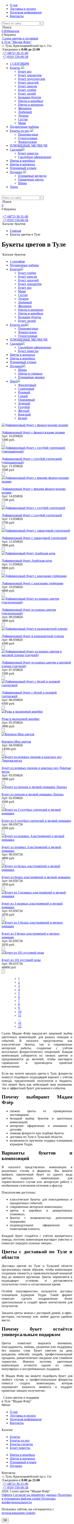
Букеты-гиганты (21, 1444)
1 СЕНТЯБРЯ (19, 63)
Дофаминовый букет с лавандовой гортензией (34, 538)
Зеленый (24, 403)
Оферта (7, 1495)
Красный (24, 414)
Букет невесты (28, 153)
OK (5, 1520)
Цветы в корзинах (30, 104)
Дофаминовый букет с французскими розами (33, 432)
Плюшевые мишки (31, 377)
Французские (27, 142)
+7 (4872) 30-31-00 (15, 53)
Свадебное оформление (34, 157)
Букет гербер (27, 90)
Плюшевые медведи (32, 175)
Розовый (24, 392)
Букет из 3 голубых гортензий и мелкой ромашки (36, 820)
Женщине (25, 108)
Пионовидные (28, 134)
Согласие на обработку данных (35, 1495)
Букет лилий (27, 93)
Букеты (15, 68)
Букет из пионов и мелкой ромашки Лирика (33, 794)
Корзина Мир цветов (16, 741)
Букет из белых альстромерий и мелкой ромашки (36, 877)
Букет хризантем (30, 75)
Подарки (16, 172)
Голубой (24, 407)
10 (19, 1011)
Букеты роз (17, 325)
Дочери (23, 115)
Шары (22, 183)
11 (19, 1015)
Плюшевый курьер (23, 168)
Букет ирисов (27, 86)
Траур (14, 187)
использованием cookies (18, 1513)
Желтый (23, 410)
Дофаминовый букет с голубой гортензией (32, 515)
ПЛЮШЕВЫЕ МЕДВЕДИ (28, 145)
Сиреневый (26, 388)
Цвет (13, 381)
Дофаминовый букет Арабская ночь (27, 560)
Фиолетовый (27, 385)
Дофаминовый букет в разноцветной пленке (33, 636)
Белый (22, 418)
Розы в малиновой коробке (20, 719)
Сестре (23, 119)
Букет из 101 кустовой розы (21, 960)
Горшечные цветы (31, 179)
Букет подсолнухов (31, 79)
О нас (14, 5)
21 (19, 1022)
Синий (23, 396)
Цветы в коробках (30, 101)
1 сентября (17, 261)
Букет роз (24, 71)
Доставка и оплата (23, 8)
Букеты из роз (19, 131)
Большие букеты (29, 97)
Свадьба (15, 149)
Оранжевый (26, 399)
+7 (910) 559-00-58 (15, 56)
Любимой (25, 112)
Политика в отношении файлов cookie (37, 1496)
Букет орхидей (28, 82)
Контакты (17, 16)
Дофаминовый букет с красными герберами (32, 583)
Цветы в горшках (30, 373)
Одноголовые (27, 138)
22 (19, 1026)
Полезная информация (26, 12)
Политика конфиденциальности (29, 1500)
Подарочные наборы (24, 126)
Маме (22, 123)
